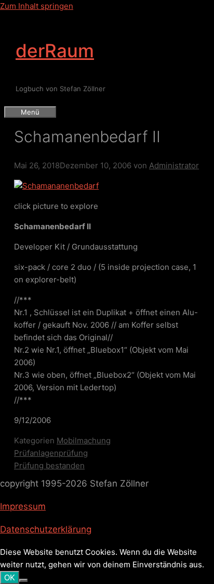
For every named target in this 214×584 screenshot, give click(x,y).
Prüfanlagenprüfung (51, 453)
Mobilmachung (84, 440)
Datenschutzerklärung (45, 529)
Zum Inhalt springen (36, 6)
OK (9, 577)
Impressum (23, 506)
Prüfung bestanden (49, 465)
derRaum (55, 50)
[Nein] (23, 580)
